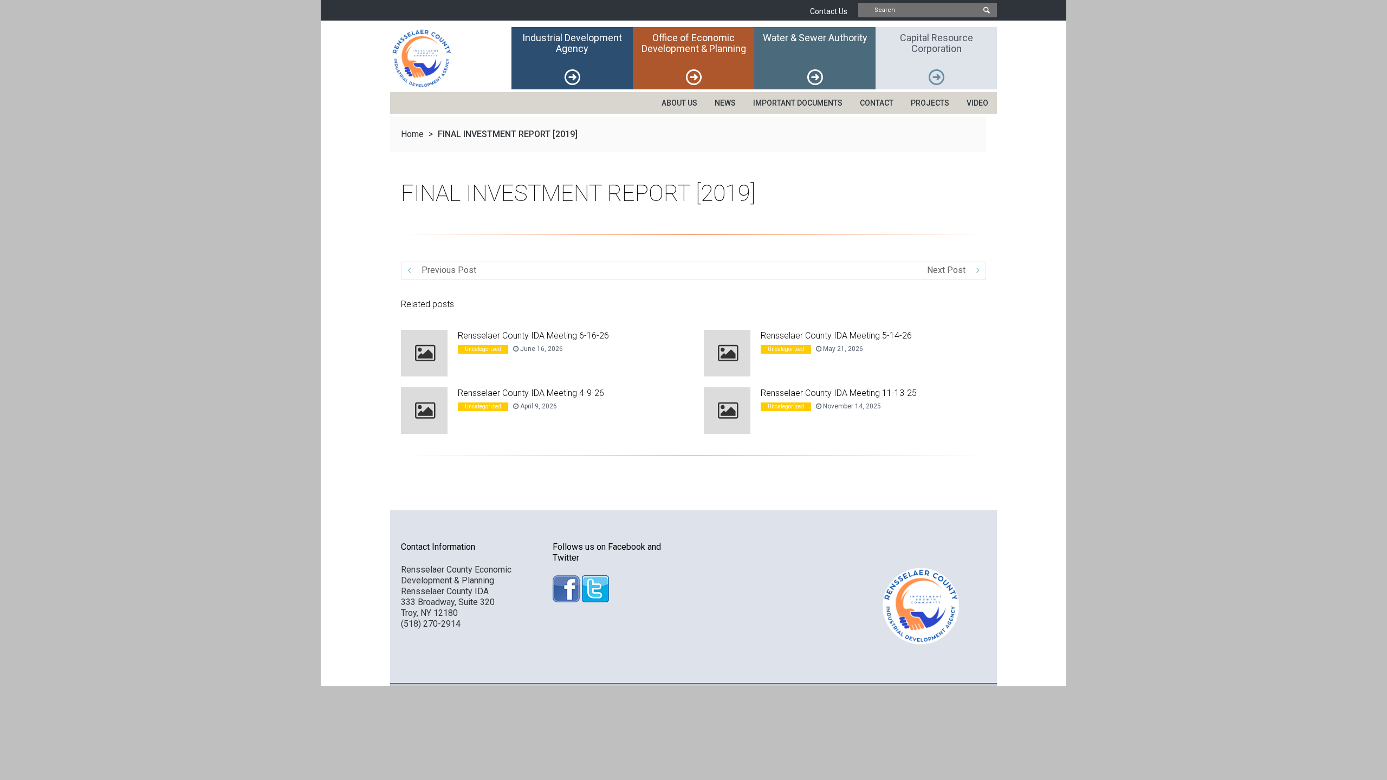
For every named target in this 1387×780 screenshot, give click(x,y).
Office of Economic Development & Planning (693, 43)
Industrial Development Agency (572, 43)
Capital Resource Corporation (936, 43)
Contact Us (828, 11)
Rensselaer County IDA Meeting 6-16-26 (533, 335)
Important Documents (797, 103)
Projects (930, 103)
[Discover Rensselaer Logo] (450, 58)
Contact (876, 103)
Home (412, 134)
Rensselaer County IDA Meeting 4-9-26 (531, 393)
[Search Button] (986, 10)
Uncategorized (483, 349)
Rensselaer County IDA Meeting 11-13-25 (839, 393)
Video (977, 103)
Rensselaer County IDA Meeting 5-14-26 (836, 335)
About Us (679, 103)
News (725, 103)
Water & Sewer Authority (815, 37)
